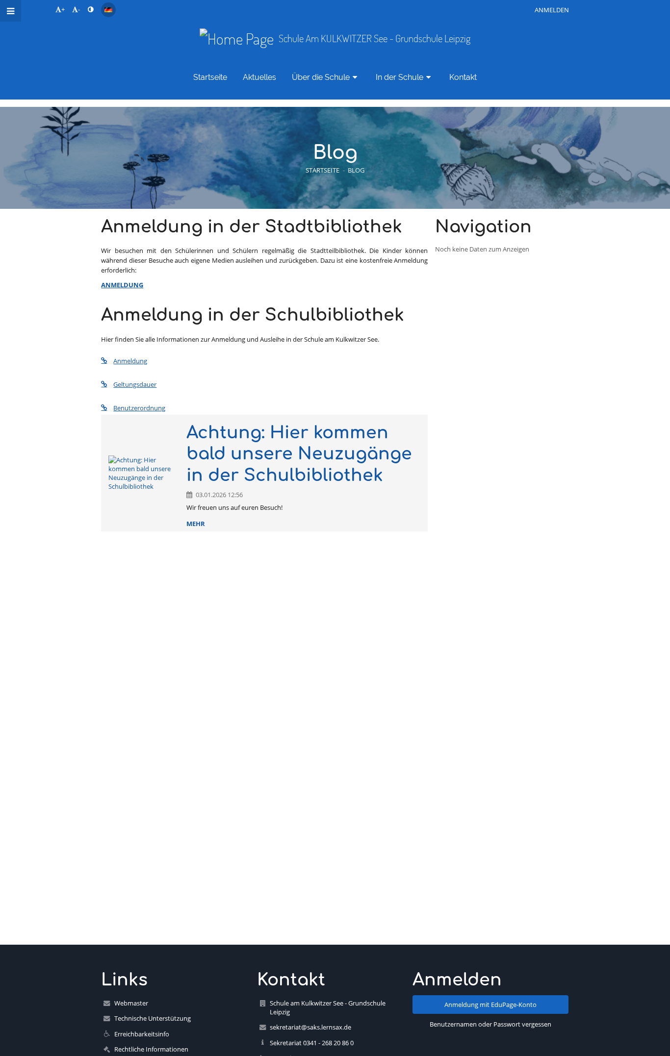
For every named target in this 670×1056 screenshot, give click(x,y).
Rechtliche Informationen (151, 1049)
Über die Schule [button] (321, 77)
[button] (90, 9)
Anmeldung (130, 360)
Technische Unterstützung (152, 1018)
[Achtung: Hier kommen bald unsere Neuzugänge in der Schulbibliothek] (143, 473)
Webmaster (131, 1003)
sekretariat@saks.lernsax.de (310, 1027)
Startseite (322, 170)
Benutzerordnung (139, 407)
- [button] (79, 9)
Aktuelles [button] (259, 77)
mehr (195, 523)
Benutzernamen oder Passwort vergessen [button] (490, 1024)
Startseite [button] (210, 77)
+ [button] (63, 9)
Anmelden (552, 9)
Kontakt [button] (463, 77)
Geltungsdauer (134, 384)
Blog (356, 170)
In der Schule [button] (399, 77)
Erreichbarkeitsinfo (141, 1034)
